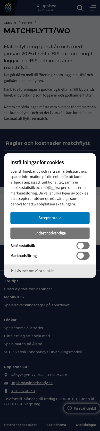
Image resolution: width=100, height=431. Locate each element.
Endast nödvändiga (50, 233)
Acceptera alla (50, 217)
